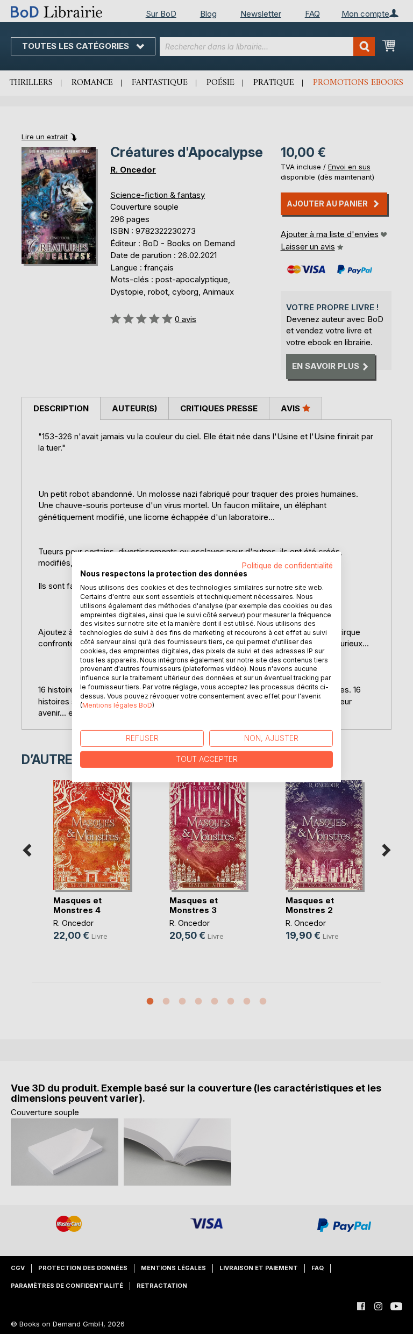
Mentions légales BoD (117, 705)
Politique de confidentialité (287, 565)
